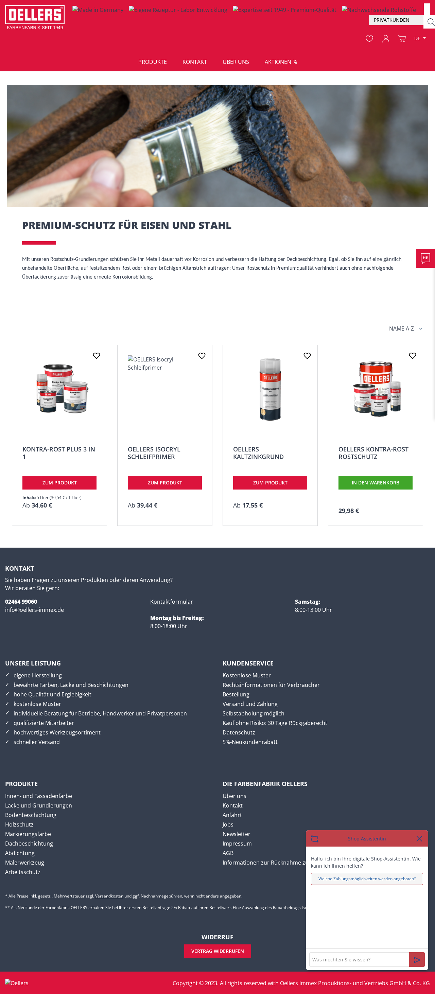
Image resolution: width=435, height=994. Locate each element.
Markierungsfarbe (28, 834)
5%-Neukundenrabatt (250, 742)
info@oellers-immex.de (34, 610)
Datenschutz (239, 732)
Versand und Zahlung (250, 704)
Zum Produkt (59, 482)
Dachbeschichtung (29, 843)
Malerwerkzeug (24, 862)
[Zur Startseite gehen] (35, 17)
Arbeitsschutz (22, 872)
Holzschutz (19, 824)
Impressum (237, 843)
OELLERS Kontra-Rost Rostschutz (373, 452)
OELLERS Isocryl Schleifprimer (154, 452)
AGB (228, 853)
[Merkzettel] (369, 39)
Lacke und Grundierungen (38, 805)
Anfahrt (232, 815)
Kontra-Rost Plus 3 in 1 (58, 452)
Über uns (234, 796)
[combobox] (427, 9)
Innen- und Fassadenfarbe (38, 796)
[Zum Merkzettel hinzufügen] (96, 355)
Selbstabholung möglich (253, 713)
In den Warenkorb (375, 482)
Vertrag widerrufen (217, 951)
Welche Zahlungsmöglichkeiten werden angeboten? (367, 879)
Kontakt (233, 805)
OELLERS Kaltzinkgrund (258, 452)
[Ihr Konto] (386, 39)
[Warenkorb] (402, 39)
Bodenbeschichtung (30, 815)
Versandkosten (109, 896)
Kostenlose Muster (247, 675)
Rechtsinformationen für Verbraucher (271, 685)
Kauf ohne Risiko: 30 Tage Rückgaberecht (275, 723)
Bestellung (236, 694)
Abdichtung (20, 853)
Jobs (228, 824)
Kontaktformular (171, 601)
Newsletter (236, 834)
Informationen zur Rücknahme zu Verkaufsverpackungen (296, 862)
